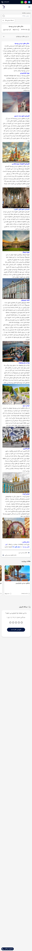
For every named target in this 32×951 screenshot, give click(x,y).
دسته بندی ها (9, 20)
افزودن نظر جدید (16, 630)
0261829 (6, 2)
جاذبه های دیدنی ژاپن (10, 555)
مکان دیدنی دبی (23, 553)
